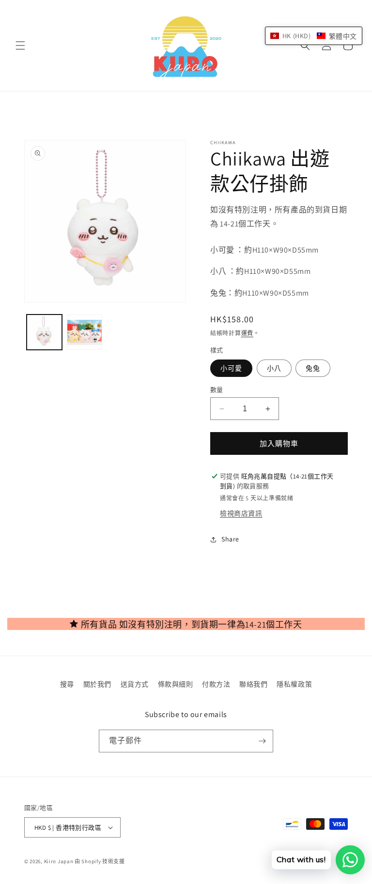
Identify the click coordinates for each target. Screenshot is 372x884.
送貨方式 (135, 684)
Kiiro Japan (59, 861)
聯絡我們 (253, 684)
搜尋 (67, 684)
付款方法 (216, 684)
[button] (20, 45)
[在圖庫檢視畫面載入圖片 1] (44, 332)
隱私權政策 (294, 684)
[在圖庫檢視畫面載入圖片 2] (84, 332)
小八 (274, 368)
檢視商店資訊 (241, 513)
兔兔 (313, 368)
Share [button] (230, 539)
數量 (216, 390)
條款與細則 (175, 684)
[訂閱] (262, 741)
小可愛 (231, 368)
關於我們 (97, 684)
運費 (247, 333)
